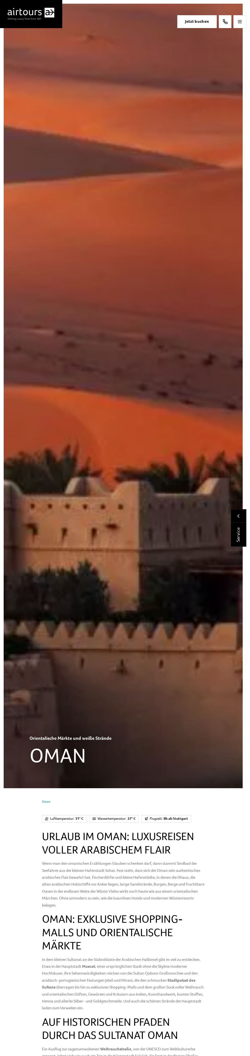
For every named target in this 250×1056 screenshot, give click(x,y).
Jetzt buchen (197, 21)
